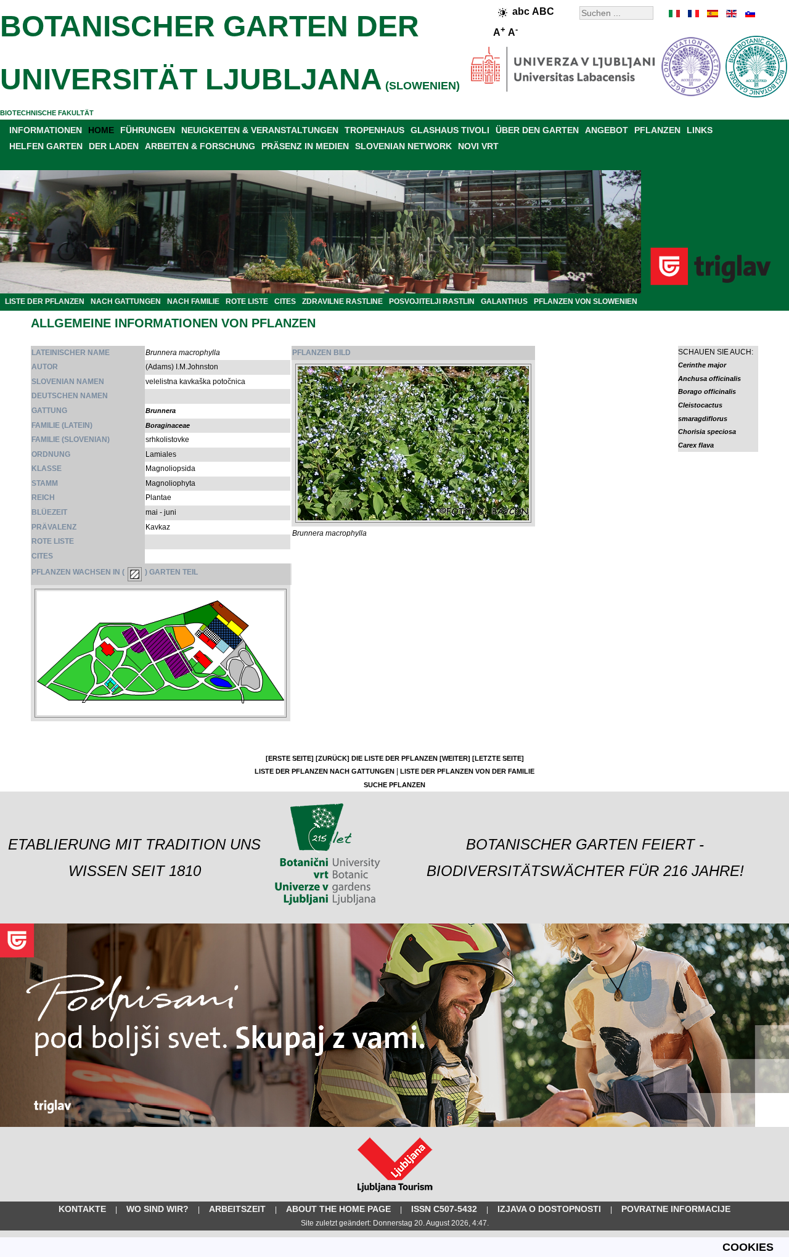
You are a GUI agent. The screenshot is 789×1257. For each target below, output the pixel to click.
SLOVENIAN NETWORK (403, 146)
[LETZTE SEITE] (498, 758)
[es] (712, 13)
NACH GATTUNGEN (126, 301)
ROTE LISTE (247, 301)
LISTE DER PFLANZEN (44, 301)
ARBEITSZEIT (237, 1209)
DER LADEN (114, 146)
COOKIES (748, 1247)
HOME (101, 130)
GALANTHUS (504, 301)
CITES (285, 301)
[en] (730, 13)
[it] (675, 13)
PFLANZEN (657, 130)
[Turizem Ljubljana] (395, 1194)
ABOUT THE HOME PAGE (338, 1209)
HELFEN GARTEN (46, 146)
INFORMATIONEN (45, 130)
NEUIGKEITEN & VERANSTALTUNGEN (259, 130)
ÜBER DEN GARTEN (537, 130)
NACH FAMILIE (193, 301)
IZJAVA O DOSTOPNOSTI (549, 1209)
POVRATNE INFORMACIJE (675, 1209)
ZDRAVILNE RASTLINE (342, 301)
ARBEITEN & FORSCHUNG (200, 146)
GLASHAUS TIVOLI (450, 130)
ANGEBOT (606, 130)
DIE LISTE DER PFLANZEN (394, 758)
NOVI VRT (478, 146)
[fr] (693, 13)
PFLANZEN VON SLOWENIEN (585, 301)
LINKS (700, 130)
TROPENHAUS (374, 130)
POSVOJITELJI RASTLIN (432, 301)
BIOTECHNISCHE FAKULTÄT (47, 113)
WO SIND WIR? (157, 1209)
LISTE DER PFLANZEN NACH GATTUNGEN (324, 771)
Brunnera (160, 410)
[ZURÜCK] (333, 758)
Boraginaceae (167, 425)
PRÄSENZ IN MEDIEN (305, 146)
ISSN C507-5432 (444, 1209)
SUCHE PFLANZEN (394, 784)
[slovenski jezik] (749, 13)
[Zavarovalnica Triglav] (394, 1124)
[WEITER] (454, 758)
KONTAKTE (82, 1209)
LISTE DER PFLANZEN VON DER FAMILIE (467, 771)
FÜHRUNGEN (147, 130)
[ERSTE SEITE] (290, 758)
